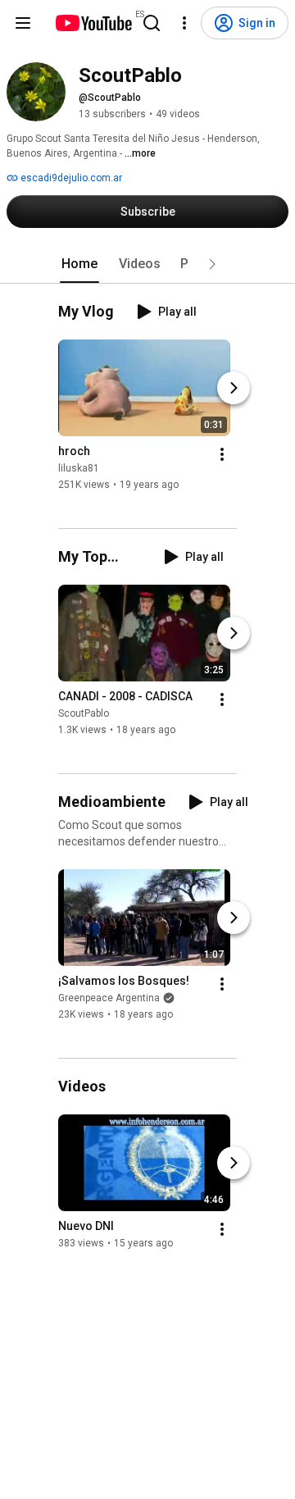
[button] (212, 264)
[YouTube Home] (93, 23)
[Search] (151, 23)
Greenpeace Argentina (109, 998)
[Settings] (184, 23)
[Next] (233, 387)
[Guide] (23, 23)
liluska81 (78, 468)
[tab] (79, 264)
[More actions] (222, 454)
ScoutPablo (83, 713)
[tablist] (147, 264)
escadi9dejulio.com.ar (70, 178)
